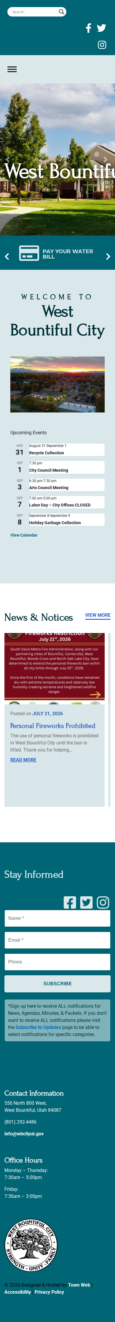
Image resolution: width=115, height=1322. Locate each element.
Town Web (79, 1285)
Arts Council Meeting (48, 487)
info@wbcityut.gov (24, 1134)
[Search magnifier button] (62, 12)
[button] (8, 159)
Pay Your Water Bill (68, 253)
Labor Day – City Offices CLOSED (60, 505)
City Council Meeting (48, 470)
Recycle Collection (46, 452)
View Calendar (23, 535)
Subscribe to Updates (38, 1027)
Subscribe (57, 983)
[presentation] (6, 257)
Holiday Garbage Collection (55, 522)
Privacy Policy (49, 1292)
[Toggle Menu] (12, 69)
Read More (23, 760)
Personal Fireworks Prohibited (52, 726)
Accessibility (17, 1292)
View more (98, 615)
